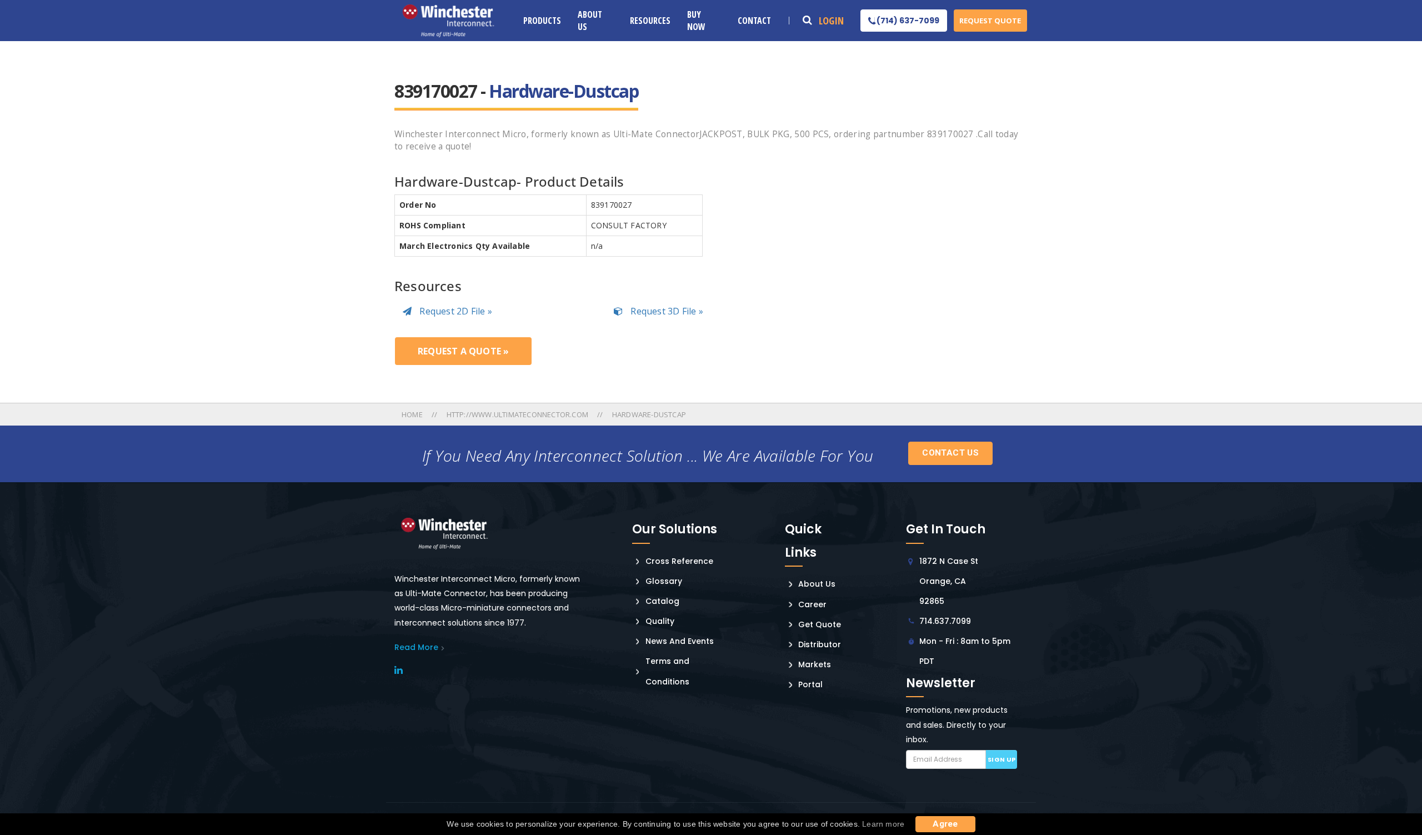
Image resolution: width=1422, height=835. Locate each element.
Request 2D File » (454, 311)
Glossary (663, 581)
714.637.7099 (945, 621)
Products (542, 20)
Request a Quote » (463, 351)
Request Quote (990, 21)
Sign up (1002, 759)
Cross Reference (679, 561)
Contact (754, 20)
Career (812, 604)
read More (416, 647)
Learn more (883, 823)
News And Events (679, 641)
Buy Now (696, 20)
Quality (659, 621)
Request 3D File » (665, 311)
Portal (810, 684)
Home (413, 414)
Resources (650, 20)
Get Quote (819, 624)
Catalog (662, 601)
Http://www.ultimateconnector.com (517, 414)
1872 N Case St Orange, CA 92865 (948, 581)
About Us (590, 20)
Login (831, 20)
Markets (814, 664)
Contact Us (950, 453)
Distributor (819, 644)
